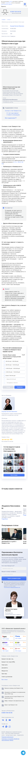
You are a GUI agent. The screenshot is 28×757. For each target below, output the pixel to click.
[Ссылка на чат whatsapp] (9, 726)
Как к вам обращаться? (8, 565)
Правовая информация (7, 737)
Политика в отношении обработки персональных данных (10, 739)
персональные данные (6, 4)
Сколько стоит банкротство (13, 110)
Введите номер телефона (9, 571)
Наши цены (5, 664)
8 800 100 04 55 (15, 11)
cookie (10, 1)
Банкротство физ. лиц (7, 659)
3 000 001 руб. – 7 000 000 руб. (13, 372)
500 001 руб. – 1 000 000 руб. (12, 364)
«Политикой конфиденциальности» (12, 587)
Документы (5, 667)
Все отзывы (14, 475)
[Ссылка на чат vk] (6, 726)
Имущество (5, 670)
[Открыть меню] (25, 4)
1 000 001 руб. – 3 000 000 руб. (13, 368)
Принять (3, 6)
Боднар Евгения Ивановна (17, 26)
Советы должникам (7, 676)
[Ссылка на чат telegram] (3, 726)
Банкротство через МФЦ (8, 662)
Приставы (4, 673)
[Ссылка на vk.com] (3, 720)
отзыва (18, 644)
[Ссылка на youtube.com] (9, 720)
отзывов (5, 638)
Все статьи (4, 679)
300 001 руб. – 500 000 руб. (12, 361)
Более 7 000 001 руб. (11, 375)
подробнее (8, 2)
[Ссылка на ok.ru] (6, 720)
